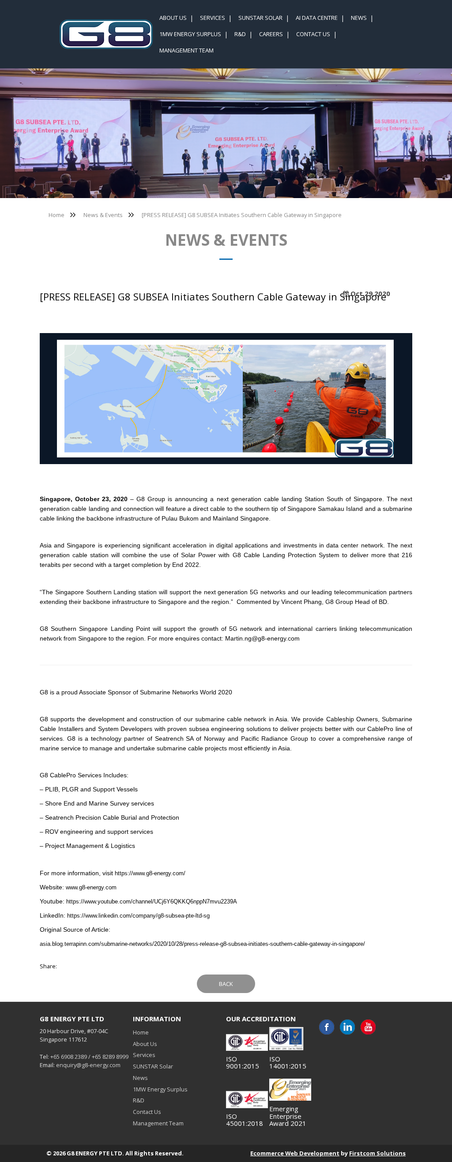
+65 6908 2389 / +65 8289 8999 (89, 1057)
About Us (145, 1044)
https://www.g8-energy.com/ (150, 873)
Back (226, 984)
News (140, 1078)
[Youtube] (368, 1027)
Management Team (158, 1123)
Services (144, 1055)
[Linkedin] (347, 1027)
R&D (138, 1100)
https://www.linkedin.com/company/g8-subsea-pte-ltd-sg (138, 915)
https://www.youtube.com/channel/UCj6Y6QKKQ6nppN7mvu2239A (151, 901)
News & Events (103, 215)
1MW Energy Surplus (160, 1089)
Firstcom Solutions (377, 1153)
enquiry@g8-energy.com (88, 1065)
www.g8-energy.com (91, 887)
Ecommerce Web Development (294, 1153)
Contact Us (147, 1112)
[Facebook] (326, 1027)
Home (56, 215)
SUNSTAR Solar (153, 1066)
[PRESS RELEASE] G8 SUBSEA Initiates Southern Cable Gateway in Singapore (242, 215)
